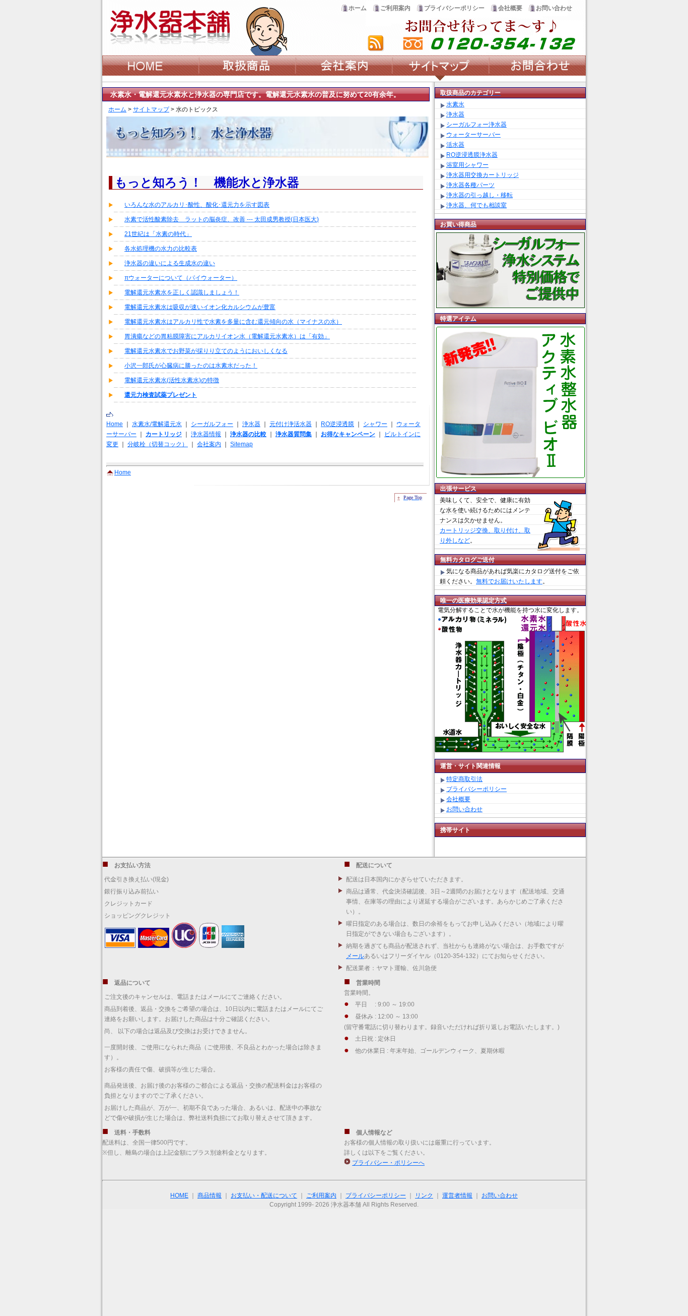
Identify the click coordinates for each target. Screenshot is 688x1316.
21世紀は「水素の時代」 (158, 233)
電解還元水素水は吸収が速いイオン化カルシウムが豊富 (200, 307)
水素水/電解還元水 (157, 424)
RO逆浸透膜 (337, 424)
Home (114, 424)
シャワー (375, 424)
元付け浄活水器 (290, 424)
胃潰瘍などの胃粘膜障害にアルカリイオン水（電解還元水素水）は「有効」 (227, 336)
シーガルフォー (212, 424)
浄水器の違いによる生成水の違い (169, 263)
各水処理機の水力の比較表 (160, 248)
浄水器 (251, 424)
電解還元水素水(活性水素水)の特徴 (171, 380)
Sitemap (241, 444)
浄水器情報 (206, 434)
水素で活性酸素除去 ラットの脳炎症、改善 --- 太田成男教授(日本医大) (221, 219)
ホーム (117, 109)
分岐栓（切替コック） (157, 444)
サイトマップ (151, 109)
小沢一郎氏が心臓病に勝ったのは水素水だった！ (190, 365)
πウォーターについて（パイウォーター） (180, 277)
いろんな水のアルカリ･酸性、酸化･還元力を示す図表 (196, 204)
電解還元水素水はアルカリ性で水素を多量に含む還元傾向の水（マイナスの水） (233, 321)
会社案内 (209, 444)
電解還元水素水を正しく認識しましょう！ (181, 292)
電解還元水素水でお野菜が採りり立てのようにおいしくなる (206, 350)
